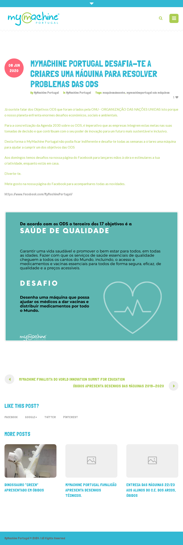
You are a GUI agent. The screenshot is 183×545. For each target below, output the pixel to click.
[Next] (169, 276)
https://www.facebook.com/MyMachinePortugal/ (38, 194)
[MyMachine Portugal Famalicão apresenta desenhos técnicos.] (91, 461)
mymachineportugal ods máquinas (148, 92)
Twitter (50, 417)
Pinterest (70, 417)
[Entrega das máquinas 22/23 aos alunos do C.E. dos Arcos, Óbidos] (152, 461)
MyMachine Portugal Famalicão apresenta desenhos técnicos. (90, 490)
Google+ (31, 417)
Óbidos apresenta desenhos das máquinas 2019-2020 (118, 386)
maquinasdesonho (114, 92)
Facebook (11, 417)
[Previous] (14, 276)
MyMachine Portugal (78, 92)
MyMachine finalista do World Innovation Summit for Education (72, 379)
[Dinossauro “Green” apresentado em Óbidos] (30, 461)
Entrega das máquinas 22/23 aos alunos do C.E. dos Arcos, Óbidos (151, 490)
